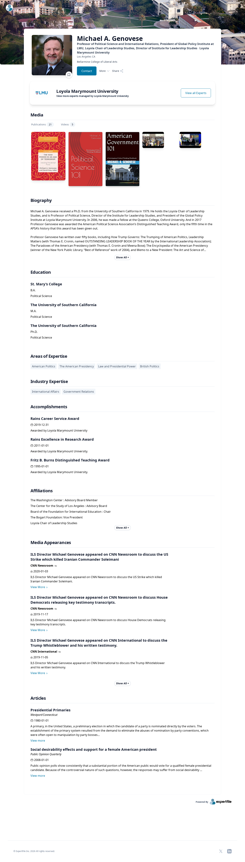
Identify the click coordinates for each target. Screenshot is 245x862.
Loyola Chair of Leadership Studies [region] (53, 523)
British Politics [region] (149, 366)
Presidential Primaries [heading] (50, 710)
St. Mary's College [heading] (46, 284)
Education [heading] (40, 272)
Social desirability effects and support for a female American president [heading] (93, 749)
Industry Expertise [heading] (49, 381)
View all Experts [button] (195, 93)
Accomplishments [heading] (48, 407)
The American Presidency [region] (77, 366)
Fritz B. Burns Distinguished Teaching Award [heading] (70, 460)
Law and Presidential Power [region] (117, 366)
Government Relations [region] (78, 392)
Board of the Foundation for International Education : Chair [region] (70, 512)
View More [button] (37, 587)
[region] (146, 56)
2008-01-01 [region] (41, 760)
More (102, 71)
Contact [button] (86, 71)
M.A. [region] (33, 311)
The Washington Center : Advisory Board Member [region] (64, 500)
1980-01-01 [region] (41, 720)
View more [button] (37, 741)
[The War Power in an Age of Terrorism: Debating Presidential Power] (48, 156)
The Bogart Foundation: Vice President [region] (56, 517)
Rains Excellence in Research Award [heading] (62, 439)
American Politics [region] (43, 366)
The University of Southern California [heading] (63, 304)
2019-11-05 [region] (40, 657)
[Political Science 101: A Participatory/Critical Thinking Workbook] (85, 159)
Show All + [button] (122, 257)
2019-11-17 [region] (40, 614)
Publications (41, 124)
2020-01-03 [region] (40, 571)
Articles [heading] (38, 698)
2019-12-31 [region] (41, 425)
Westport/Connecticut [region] (43, 715)
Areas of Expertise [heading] (48, 356)
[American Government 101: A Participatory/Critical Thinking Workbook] (122, 159)
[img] (42, 93)
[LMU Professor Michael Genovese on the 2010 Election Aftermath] (153, 140)
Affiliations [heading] (41, 491)
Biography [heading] (41, 200)
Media (36, 115)
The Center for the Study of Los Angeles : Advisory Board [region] (68, 506)
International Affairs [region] (45, 392)
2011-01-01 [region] (41, 445)
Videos (67, 124)
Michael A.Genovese (110, 38)
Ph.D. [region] (33, 332)
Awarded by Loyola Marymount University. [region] (59, 451)
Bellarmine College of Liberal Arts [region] (97, 61)
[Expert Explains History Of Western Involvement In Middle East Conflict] (190, 140)
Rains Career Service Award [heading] (54, 418)
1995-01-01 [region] (41, 466)
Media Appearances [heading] (50, 542)
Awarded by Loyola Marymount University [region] (58, 430)
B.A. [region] (33, 290)
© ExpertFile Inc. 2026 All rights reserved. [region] (34, 851)
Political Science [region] (41, 296)
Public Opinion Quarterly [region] (45, 754)
